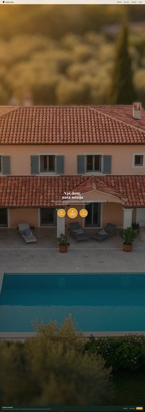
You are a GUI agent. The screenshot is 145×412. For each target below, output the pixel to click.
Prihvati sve (139, 408)
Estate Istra (9, 2)
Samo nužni (132, 408)
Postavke (125, 408)
